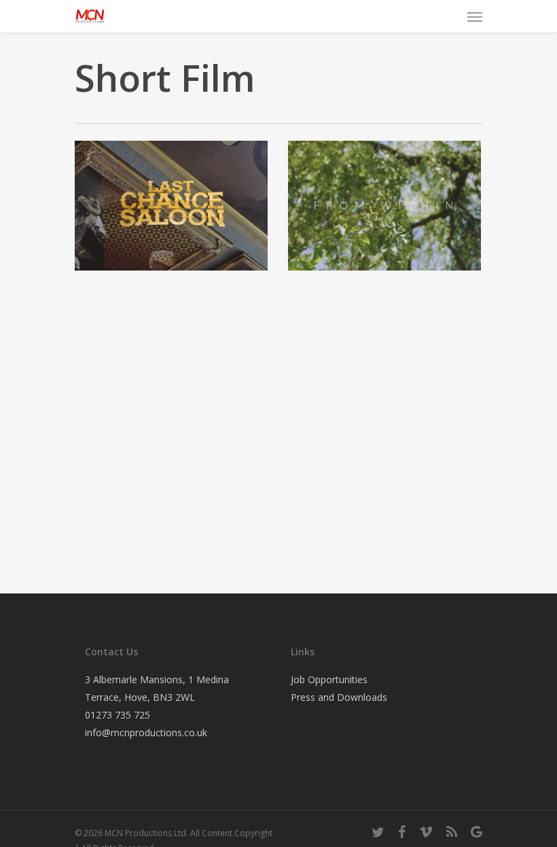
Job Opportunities (329, 679)
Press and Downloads (339, 697)
